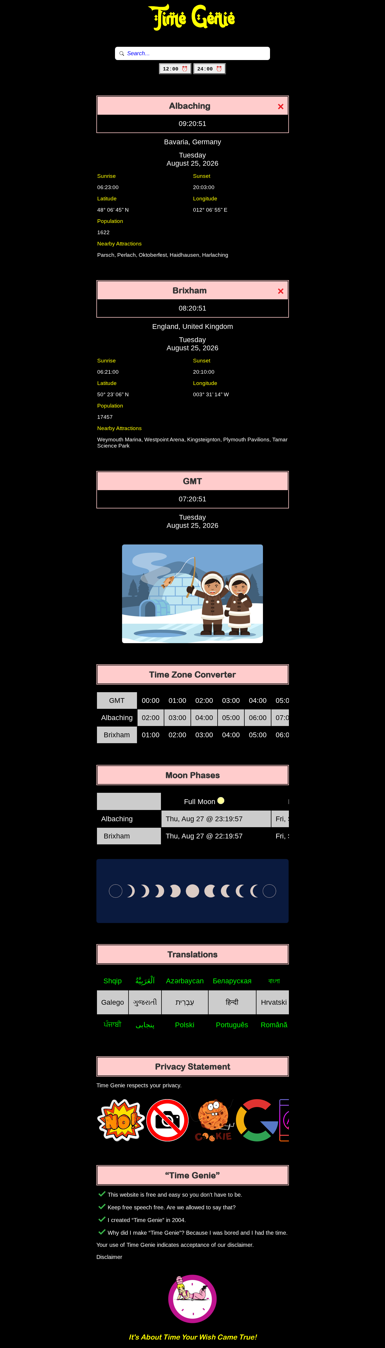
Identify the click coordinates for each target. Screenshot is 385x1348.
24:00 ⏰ (209, 69)
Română (274, 1025)
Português (232, 1025)
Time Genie (193, 18)
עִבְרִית (185, 1002)
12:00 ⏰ (175, 69)
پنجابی (145, 1025)
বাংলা (274, 981)
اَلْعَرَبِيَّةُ (145, 981)
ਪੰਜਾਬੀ (112, 1024)
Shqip (112, 981)
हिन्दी (232, 1002)
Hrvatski (274, 1002)
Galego (112, 1002)
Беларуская (232, 981)
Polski (184, 1025)
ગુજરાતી (145, 1002)
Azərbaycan (185, 981)
